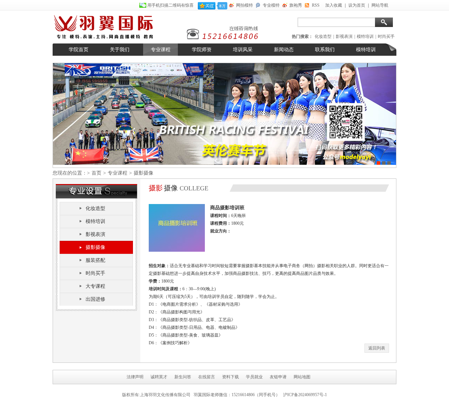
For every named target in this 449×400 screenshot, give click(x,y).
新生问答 (182, 376)
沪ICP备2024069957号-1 (305, 394)
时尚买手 (386, 36)
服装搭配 (95, 260)
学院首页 (78, 49)
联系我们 (325, 49)
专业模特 (271, 5)
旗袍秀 (295, 5)
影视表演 (344, 36)
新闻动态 (284, 49)
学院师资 (202, 49)
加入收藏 (333, 5)
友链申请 (278, 376)
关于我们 (119, 49)
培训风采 (243, 49)
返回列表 (376, 348)
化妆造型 (323, 36)
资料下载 (230, 376)
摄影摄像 (95, 247)
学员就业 (254, 376)
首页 (96, 173)
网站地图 (302, 376)
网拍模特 (244, 5)
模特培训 (365, 36)
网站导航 (379, 5)
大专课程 (95, 286)
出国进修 (95, 299)
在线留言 (206, 376)
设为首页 (356, 5)
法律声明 (135, 376)
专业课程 (160, 49)
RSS (316, 5)
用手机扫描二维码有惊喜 (171, 5)
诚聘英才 (158, 376)
